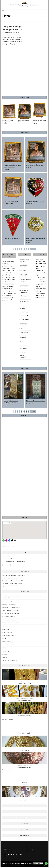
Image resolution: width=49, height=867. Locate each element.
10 (30, 249)
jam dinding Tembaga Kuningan (9, 610)
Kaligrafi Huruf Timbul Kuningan (24, 700)
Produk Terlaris (24, 368)
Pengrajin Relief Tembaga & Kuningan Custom (8, 121)
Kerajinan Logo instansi (24, 750)
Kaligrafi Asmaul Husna (25, 295)
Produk (21, 352)
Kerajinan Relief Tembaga (23, 120)
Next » (34, 249)
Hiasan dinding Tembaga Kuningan (10, 607)
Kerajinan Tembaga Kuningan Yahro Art (24, 5)
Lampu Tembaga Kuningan (8, 635)
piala (21, 341)
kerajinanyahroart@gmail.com (10, 558)
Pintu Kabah (22, 344)
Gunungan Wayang (24, 270)
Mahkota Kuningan (24, 332)
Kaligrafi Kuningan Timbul (24, 733)
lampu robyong (23, 319)
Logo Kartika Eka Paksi (24, 783)
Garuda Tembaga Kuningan (22, 765)
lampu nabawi (23, 315)
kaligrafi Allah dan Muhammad (10, 613)
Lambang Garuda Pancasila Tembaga (24, 767)
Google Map (24, 517)
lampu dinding (23, 312)
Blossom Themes (12, 865)
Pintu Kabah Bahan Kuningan (35, 401)
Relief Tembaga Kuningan (9, 660)
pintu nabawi (23, 348)
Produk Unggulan (24, 415)
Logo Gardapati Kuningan (12, 238)
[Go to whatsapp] (46, 863)
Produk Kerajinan (24, 132)
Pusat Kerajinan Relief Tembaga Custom (39, 121)
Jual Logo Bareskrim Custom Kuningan (9, 583)
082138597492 (7, 556)
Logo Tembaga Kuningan (24, 800)
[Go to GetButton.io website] (46, 865)
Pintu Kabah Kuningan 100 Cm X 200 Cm (24, 683)
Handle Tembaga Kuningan (8, 604)
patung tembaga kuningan (8, 644)
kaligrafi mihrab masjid (25, 301)
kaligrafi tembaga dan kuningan (22, 715)
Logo (21, 328)
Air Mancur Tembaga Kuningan (9, 594)
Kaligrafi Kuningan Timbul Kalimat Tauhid (24, 716)
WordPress (23, 865)
